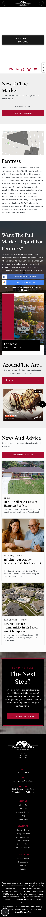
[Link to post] (23, 477)
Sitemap (39, 907)
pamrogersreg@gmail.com (23, 781)
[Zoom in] (43, 64)
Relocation (19, 556)
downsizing (8, 556)
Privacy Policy (24, 907)
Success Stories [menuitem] (23, 812)
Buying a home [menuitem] (23, 830)
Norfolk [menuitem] (23, 866)
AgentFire (27, 912)
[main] (23, 370)
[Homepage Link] (23, 3)
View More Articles (23, 455)
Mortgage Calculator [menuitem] (23, 848)
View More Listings (23, 113)
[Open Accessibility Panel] (5, 912)
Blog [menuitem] (23, 816)
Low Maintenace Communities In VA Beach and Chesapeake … (21, 627)
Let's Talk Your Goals (23, 716)
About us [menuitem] (23, 805)
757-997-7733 (23, 773)
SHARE (39, 391)
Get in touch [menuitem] (23, 819)
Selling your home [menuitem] (23, 834)
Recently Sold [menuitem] (23, 844)
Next (42, 404)
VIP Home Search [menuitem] (23, 837)
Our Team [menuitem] (23, 808)
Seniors (23, 620)
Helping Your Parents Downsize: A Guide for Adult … (22, 563)
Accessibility (9, 909)
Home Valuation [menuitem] (23, 841)
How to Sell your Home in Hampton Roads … (20, 504)
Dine (11, 380)
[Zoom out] (43, 67)
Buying (6, 620)
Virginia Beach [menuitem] (23, 858)
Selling (7, 498)
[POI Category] (11, 69)
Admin (33, 907)
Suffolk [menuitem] (23, 869)
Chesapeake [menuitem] (23, 862)
